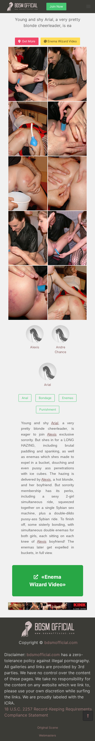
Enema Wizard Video (62, 41)
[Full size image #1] (67, 74)
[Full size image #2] (27, 129)
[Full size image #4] (27, 183)
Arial (47, 385)
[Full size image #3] (67, 129)
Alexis (34, 347)
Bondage (45, 398)
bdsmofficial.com (61, 642)
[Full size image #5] (67, 183)
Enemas (67, 398)
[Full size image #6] (27, 238)
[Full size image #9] (67, 293)
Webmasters (47, 735)
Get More (28, 41)
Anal (25, 398)
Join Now (56, 6)
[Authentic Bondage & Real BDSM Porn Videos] (47, 608)
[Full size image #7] (67, 238)
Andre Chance (60, 349)
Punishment (47, 409)
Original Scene (47, 727)
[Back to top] (88, 716)
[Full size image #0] (27, 74)
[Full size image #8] (27, 293)
